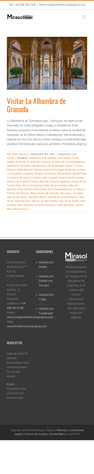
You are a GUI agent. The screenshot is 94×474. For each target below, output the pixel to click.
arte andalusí (49, 158)
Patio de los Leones (55, 185)
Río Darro (65, 193)
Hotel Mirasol (19, 154)
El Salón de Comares (39, 162)
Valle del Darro (65, 205)
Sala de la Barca (37, 197)
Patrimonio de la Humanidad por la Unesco (59, 189)
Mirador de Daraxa (45, 173)
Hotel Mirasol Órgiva (29, 170)
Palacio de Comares (45, 178)
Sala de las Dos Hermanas (63, 197)
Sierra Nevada (25, 205)
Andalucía (35, 158)
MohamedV (64, 173)
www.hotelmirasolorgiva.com (27, 326)
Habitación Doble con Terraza (46, 281)
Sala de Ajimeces (17, 197)
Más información (16, 209)
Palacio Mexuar (39, 181)
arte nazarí (64, 158)
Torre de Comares (44, 205)
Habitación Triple (46, 297)
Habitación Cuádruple (46, 311)
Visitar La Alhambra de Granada (36, 104)
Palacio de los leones (71, 178)
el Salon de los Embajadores (68, 162)
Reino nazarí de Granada (45, 193)
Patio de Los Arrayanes (29, 185)
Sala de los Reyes (69, 201)
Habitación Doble (46, 264)
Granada (25, 166)
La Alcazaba (14, 173)
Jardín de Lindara (75, 170)
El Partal (21, 162)
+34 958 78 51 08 (16, 306)
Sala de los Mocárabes (44, 201)
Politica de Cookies (36, 434)
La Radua (27, 173)
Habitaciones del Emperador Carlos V (53, 166)
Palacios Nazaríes (60, 181)
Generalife (13, 166)
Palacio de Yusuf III (18, 181)
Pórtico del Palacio (18, 193)
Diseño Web (57, 434)
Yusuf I (79, 205)
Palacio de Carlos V (21, 178)
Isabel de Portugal (53, 170)
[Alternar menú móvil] (84, 16)
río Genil (78, 193)
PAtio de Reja (25, 189)
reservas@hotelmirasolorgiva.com (62, 5)
